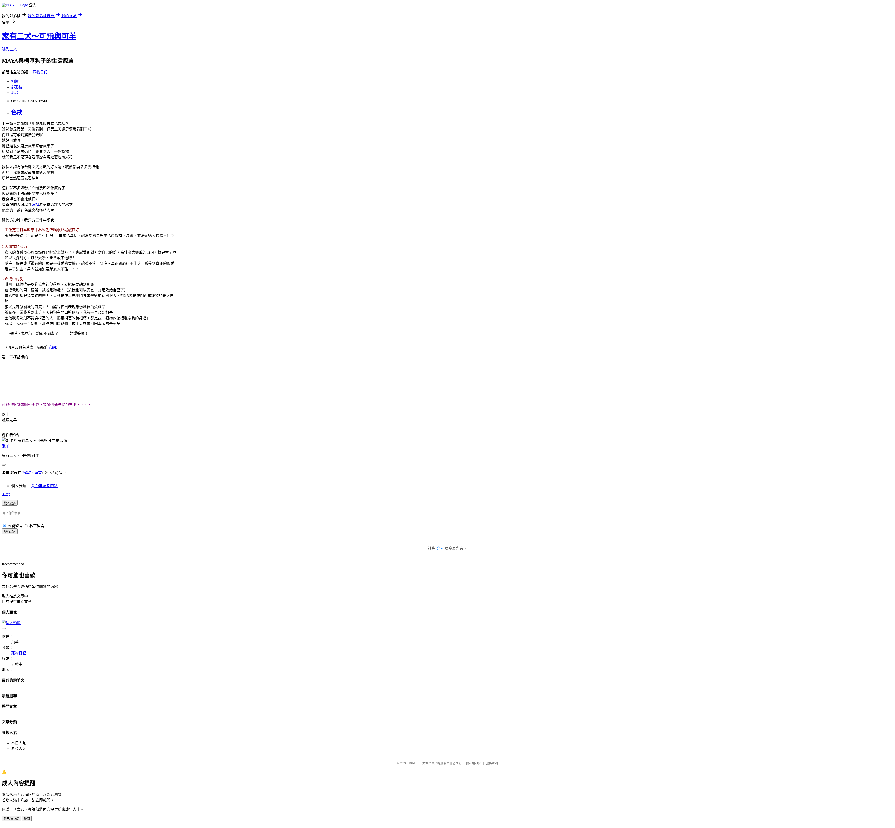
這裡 (35, 205)
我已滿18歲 (11, 819)
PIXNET (412, 763)
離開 (27, 819)
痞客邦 (28, 473)
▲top (6, 494)
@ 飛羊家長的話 (44, 486)
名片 (15, 93)
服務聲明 (492, 763)
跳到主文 (9, 49)
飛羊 (5, 446)
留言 (38, 473)
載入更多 (10, 503)
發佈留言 (10, 531)
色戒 (16, 112)
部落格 (16, 87)
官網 (52, 347)
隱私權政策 (473, 763)
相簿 (15, 81)
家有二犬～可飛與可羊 (39, 36)
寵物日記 (40, 72)
